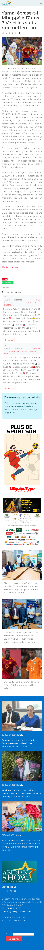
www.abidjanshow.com (14, 920)
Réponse (9, 340)
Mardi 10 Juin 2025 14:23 (13, 300)
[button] (41, 3)
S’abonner (13, 939)
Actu (20, 735)
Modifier (36, 300)
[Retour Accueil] (6, 3)
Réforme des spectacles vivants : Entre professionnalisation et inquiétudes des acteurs (19, 743)
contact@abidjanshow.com (16, 911)
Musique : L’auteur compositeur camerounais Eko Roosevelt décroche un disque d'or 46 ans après (22, 793)
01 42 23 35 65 (14, 908)
